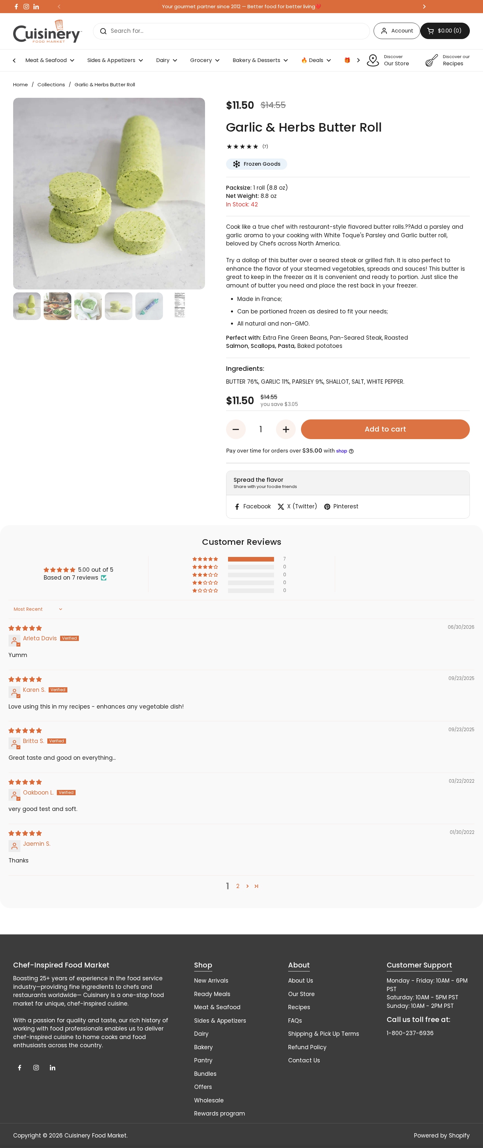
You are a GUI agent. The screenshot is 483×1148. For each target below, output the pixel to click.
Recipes (299, 1007)
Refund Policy (307, 1047)
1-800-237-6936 (410, 1033)
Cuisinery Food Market (95, 1135)
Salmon (237, 346)
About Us (300, 981)
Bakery (203, 1047)
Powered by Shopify (442, 1135)
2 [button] (238, 886)
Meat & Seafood (217, 1007)
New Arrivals (211, 981)
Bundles (205, 1074)
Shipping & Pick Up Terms (323, 1034)
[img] (25, 628)
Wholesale (209, 1100)
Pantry (203, 1060)
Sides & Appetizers (220, 1021)
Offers (203, 1087)
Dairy (201, 1034)
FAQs (295, 1021)
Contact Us (304, 1060)
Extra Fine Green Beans (295, 338)
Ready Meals (212, 994)
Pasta (286, 346)
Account (402, 30)
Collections (51, 84)
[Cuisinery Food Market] (47, 31)
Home (20, 84)
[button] (236, 429)
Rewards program (219, 1113)
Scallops (263, 346)
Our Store (301, 994)
